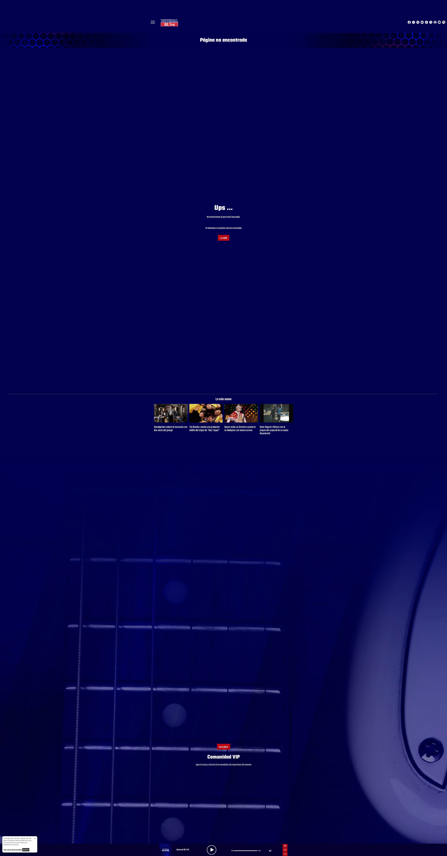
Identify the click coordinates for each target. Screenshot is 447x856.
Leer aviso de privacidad (12, 850)
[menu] (153, 23)
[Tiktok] (426, 22)
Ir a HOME (223, 238)
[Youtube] (422, 22)
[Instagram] (417, 22)
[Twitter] (413, 22)
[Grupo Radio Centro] (430, 22)
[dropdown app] (435, 22)
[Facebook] (409, 22)
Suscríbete (223, 747)
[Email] (439, 22)
